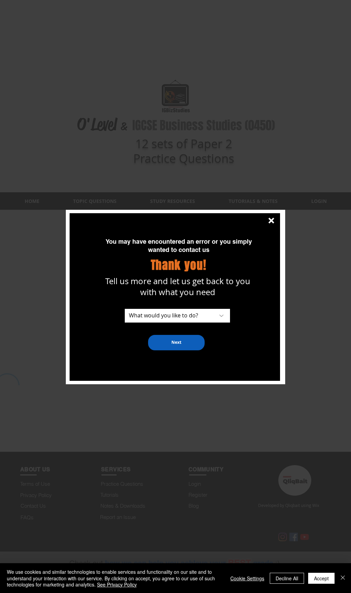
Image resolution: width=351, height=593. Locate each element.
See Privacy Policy (117, 584)
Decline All (287, 578)
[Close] (343, 578)
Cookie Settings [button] (247, 578)
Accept (321, 578)
